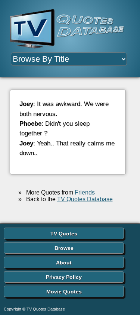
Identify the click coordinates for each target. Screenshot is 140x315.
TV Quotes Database (85, 199)
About (64, 263)
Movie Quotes (64, 292)
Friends (85, 192)
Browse (64, 248)
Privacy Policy (64, 277)
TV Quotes (63, 234)
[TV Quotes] (70, 29)
